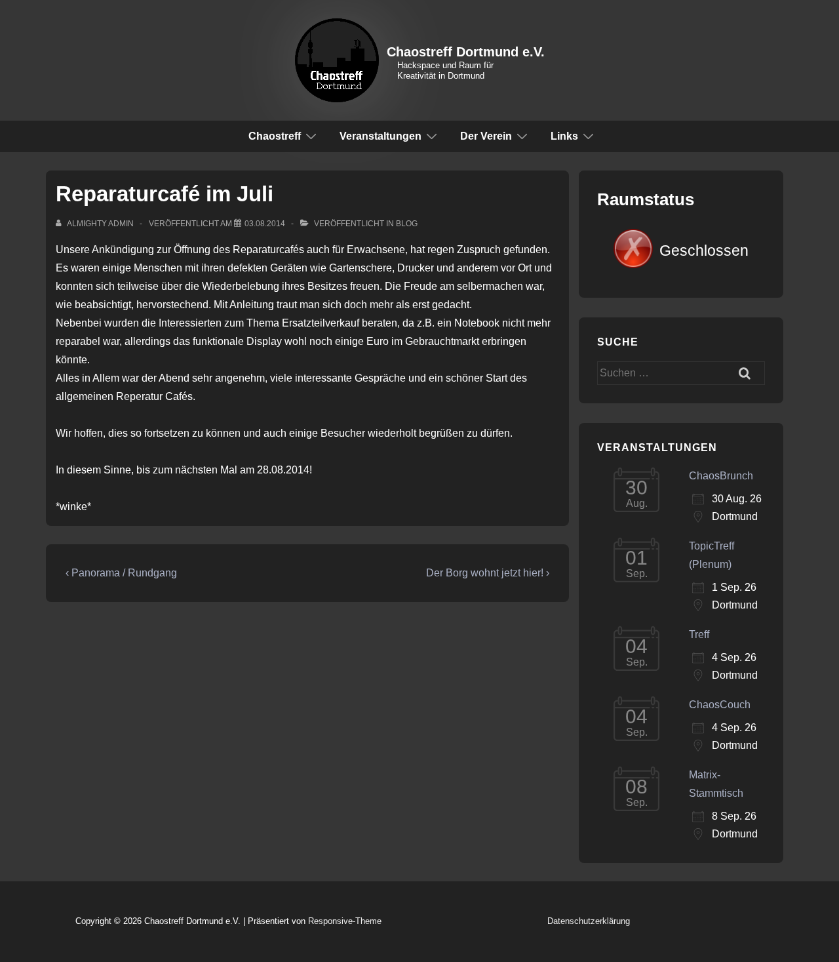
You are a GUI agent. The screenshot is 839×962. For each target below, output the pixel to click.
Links (564, 136)
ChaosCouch (720, 704)
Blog (407, 223)
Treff (699, 634)
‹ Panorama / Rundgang (121, 572)
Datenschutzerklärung (588, 921)
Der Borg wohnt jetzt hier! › (487, 572)
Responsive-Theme (344, 921)
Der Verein (486, 136)
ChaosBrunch (721, 475)
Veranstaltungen (380, 136)
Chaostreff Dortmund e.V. (466, 52)
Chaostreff (274, 136)
